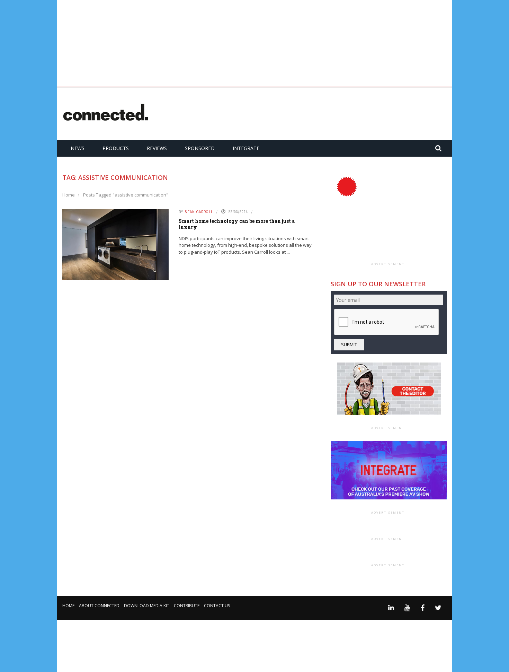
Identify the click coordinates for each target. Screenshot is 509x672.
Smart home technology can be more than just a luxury (237, 224)
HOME (68, 606)
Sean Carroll (199, 211)
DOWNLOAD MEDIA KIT (146, 606)
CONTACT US (217, 606)
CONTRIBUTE (186, 606)
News (77, 148)
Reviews (157, 148)
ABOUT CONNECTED (99, 606)
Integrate (246, 148)
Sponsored (200, 148)
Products (115, 148)
